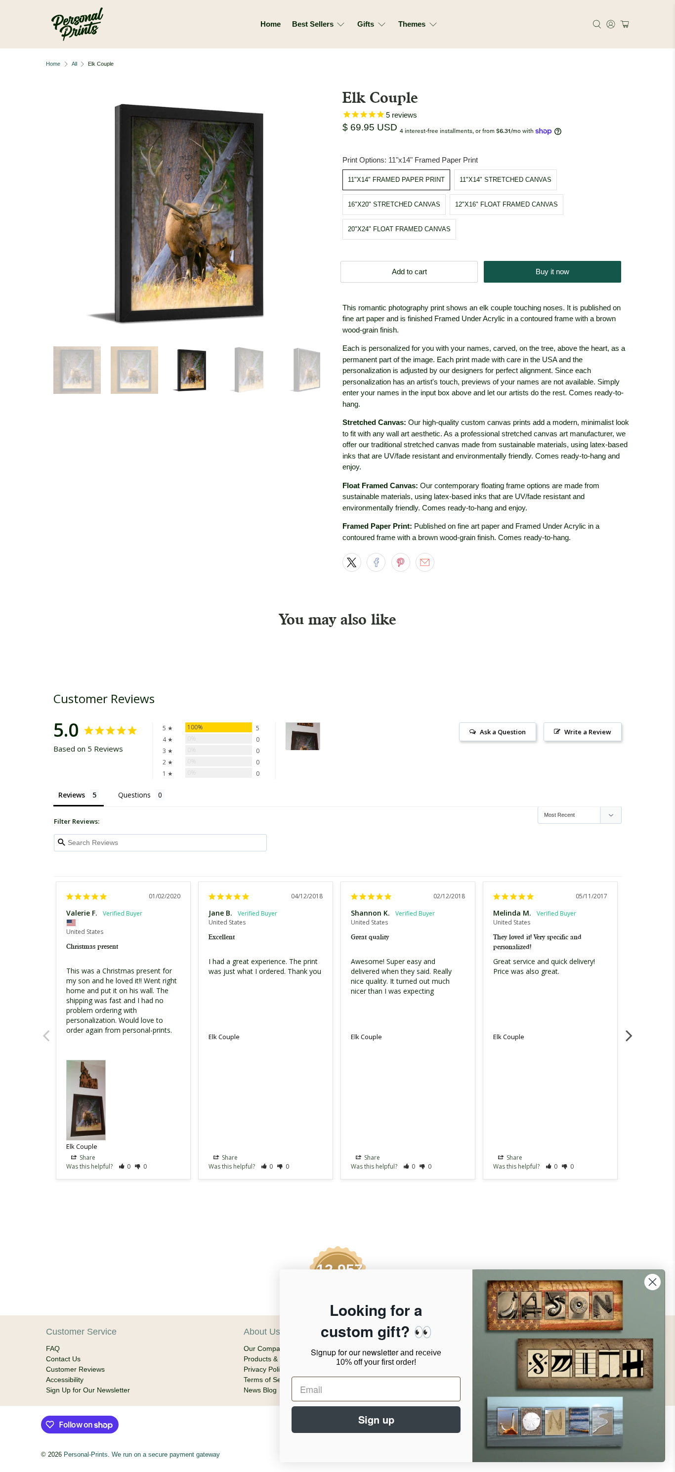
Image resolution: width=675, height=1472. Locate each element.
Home (270, 24)
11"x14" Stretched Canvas (505, 179)
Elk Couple (81, 1146)
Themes (411, 24)
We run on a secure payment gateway (166, 1454)
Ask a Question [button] (503, 731)
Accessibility (65, 1380)
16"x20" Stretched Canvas (394, 204)
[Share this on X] (351, 562)
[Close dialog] (652, 1282)
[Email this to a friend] (425, 562)
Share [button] (86, 1157)
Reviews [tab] (71, 794)
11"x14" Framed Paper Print (396, 179)
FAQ (53, 1348)
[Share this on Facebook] (376, 562)
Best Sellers (313, 24)
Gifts (365, 24)
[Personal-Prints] (77, 24)
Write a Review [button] (587, 731)
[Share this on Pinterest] (400, 562)
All (74, 64)
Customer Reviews (75, 1369)
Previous (46, 1030)
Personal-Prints (86, 1454)
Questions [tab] (134, 794)
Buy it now (552, 271)
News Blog (260, 1390)
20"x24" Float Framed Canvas (399, 229)
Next (629, 1030)
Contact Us (63, 1359)
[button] (623, 24)
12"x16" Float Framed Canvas (506, 204)
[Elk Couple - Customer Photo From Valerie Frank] (303, 736)
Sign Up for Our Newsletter (88, 1390)
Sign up (376, 1419)
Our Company (266, 1348)
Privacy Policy (265, 1369)
